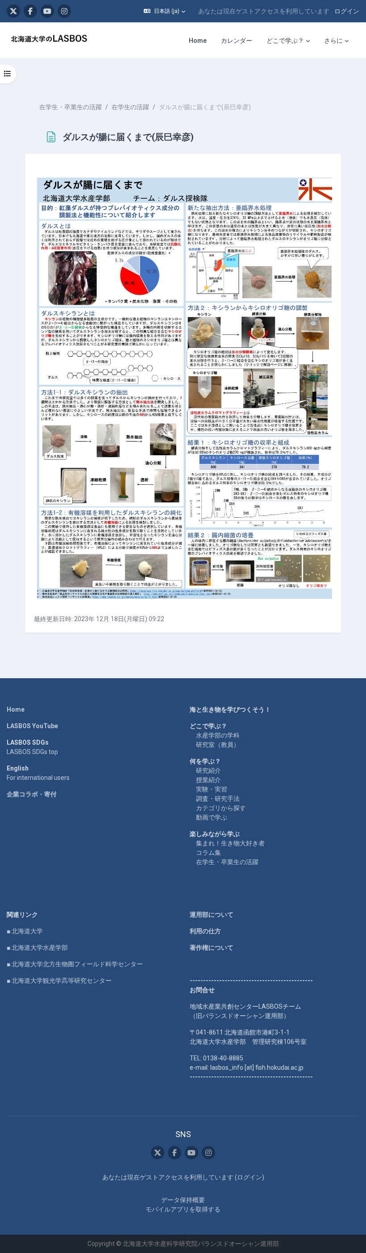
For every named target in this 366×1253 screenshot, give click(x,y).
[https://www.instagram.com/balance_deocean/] (64, 11)
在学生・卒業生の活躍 (70, 107)
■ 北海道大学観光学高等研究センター (59, 980)
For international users (38, 777)
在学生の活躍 (130, 107)
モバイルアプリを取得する (183, 1209)
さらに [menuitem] (333, 40)
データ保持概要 (183, 1200)
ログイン (346, 11)
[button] (164, 11)
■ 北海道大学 (25, 931)
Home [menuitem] (198, 40)
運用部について (211, 914)
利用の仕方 (205, 931)
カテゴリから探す (221, 808)
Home (16, 709)
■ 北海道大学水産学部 (37, 947)
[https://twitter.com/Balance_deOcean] (13, 11)
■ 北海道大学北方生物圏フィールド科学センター (75, 964)
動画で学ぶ (211, 817)
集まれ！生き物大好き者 (230, 843)
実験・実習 (211, 789)
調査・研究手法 (218, 798)
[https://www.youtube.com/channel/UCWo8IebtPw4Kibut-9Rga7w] (47, 11)
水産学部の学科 (218, 735)
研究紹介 (208, 770)
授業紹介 (208, 779)
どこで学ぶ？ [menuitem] (285, 40)
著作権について (211, 947)
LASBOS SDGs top (32, 751)
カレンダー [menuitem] (236, 40)
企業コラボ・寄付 (32, 794)
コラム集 (208, 852)
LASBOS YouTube (32, 726)
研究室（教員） (218, 744)
